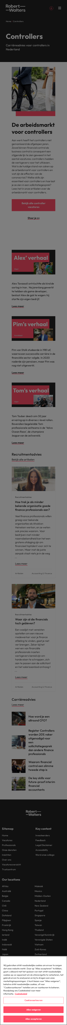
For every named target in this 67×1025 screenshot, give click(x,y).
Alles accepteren (33, 1019)
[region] (33, 990)
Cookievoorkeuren (33, 1000)
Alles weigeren (33, 1009)
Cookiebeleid (21, 993)
